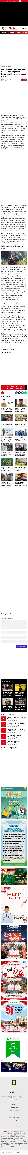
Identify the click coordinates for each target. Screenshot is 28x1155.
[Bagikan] (25, 80)
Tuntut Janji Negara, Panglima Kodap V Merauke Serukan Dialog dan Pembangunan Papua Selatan (20, 409)
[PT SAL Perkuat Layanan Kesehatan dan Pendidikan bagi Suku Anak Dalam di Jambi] (7, 417)
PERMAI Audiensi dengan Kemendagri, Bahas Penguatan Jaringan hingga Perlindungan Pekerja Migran (15, 742)
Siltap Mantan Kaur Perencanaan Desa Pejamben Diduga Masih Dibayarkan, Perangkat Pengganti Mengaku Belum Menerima (6, 439)
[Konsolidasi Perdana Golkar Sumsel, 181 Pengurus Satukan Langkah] (21, 417)
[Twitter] (19, 392)
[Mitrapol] (9, 28)
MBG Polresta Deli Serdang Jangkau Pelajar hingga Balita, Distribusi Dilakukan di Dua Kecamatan (21, 483)
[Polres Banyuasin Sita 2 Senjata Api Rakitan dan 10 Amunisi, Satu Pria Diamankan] (7, 687)
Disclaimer (14, 1114)
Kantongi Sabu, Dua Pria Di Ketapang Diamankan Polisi (20, 693)
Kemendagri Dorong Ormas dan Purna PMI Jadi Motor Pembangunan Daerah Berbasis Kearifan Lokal (20, 469)
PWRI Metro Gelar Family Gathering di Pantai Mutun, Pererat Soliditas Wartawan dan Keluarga (16, 718)
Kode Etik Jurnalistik (14, 1117)
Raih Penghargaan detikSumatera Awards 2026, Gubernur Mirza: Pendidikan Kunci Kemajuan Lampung (7, 469)
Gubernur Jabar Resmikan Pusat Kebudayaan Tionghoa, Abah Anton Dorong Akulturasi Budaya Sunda (16, 736)
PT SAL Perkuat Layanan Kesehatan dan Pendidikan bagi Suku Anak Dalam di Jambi (6, 424)
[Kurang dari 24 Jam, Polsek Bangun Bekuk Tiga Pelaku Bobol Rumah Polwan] (20, 701)
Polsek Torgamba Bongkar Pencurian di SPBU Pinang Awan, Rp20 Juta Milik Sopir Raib (7, 707)
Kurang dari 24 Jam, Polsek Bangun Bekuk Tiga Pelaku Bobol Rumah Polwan (20, 707)
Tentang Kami (14, 1107)
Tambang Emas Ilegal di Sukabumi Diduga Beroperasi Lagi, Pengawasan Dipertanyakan (17, 724)
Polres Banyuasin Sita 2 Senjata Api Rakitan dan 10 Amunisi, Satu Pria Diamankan (7, 693)
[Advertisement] (14, 14)
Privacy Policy (14, 1120)
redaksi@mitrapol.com (16, 1101)
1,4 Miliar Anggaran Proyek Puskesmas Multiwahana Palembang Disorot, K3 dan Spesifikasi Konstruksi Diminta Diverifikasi (7, 454)
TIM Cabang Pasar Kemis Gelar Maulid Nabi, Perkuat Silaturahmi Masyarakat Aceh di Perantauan (16, 730)
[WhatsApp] (25, 392)
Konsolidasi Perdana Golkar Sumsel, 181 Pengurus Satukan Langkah (20, 424)
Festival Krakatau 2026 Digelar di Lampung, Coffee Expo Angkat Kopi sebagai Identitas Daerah (21, 454)
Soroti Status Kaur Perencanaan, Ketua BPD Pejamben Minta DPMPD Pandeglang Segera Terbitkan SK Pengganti (6, 409)
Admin (2, 79)
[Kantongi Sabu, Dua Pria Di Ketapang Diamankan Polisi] (20, 687)
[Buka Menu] (23, 28)
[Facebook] (16, 392)
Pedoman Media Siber (14, 1110)
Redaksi (14, 1104)
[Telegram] (22, 392)
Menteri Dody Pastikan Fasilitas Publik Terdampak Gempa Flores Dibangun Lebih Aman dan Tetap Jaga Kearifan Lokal (7, 483)
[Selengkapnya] (25, 681)
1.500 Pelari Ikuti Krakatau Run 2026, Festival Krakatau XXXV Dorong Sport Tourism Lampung (20, 439)
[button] (26, 28)
